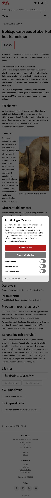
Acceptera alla (25, 247)
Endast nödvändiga (25, 255)
